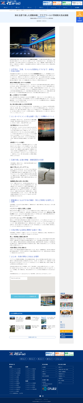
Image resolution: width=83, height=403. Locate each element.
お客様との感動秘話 (62, 371)
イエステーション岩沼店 (30, 370)
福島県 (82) (62, 324)
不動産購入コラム (61, 376)
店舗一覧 (63, 334)
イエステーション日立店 (30, 385)
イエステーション (12, 10)
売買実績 (44, 373)
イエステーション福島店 (14, 391)
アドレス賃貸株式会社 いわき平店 (16, 393)
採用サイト (44, 371)
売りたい (6, 7)
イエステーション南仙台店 (31, 368)
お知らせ (60, 382)
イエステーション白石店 (30, 372)
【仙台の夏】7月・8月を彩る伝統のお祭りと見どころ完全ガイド (66, 308)
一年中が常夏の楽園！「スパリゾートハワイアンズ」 (66, 300)
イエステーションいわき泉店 (15, 370)
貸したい (30, 7)
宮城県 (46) (62, 325)
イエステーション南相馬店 (15, 383)
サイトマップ (46, 399)
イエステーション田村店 (14, 385)
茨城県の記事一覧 (32, 337)
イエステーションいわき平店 (15, 368)
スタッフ (65, 7)
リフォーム (53, 7)
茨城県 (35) (62, 327)
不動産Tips (60, 378)
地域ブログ (18, 10)
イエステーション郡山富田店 (15, 372)
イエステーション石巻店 (30, 379)
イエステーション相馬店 (14, 381)
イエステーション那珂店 (30, 387)
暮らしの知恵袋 (61, 380)
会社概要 (77, 7)
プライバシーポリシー (38, 399)
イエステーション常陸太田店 (31, 389)
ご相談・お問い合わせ (65, 331)
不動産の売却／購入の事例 (63, 369)
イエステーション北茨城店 (31, 383)
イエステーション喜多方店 (15, 389)
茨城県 (22, 10)
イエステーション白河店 (14, 379)
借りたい (41, 7)
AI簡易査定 (63, 337)
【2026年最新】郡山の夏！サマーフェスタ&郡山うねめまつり (66, 316)
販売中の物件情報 (45, 376)
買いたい (18, 7)
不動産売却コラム (61, 373)
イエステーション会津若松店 (15, 387)
